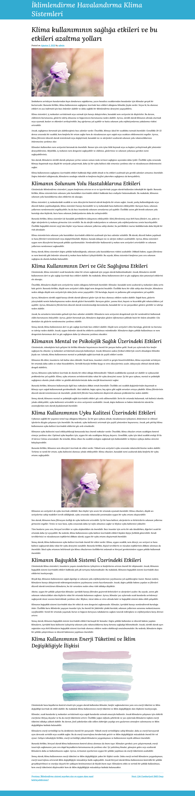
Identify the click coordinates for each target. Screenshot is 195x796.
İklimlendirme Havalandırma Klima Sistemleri (87, 9)
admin (61, 45)
